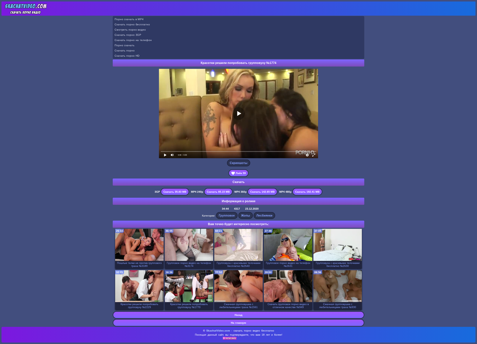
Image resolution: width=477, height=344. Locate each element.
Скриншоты (238, 163)
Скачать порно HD (127, 55)
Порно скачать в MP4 (129, 19)
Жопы (245, 215)
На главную (238, 322)
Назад (238, 314)
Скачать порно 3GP (128, 34)
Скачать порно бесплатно (132, 24)
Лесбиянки (264, 215)
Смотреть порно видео (130, 29)
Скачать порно (125, 50)
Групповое (227, 215)
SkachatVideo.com (218, 330)
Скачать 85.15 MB (218, 191)
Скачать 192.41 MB (307, 191)
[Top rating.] (229, 338)
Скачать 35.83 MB (174, 191)
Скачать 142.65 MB (262, 191)
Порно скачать (125, 45)
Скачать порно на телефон (133, 40)
